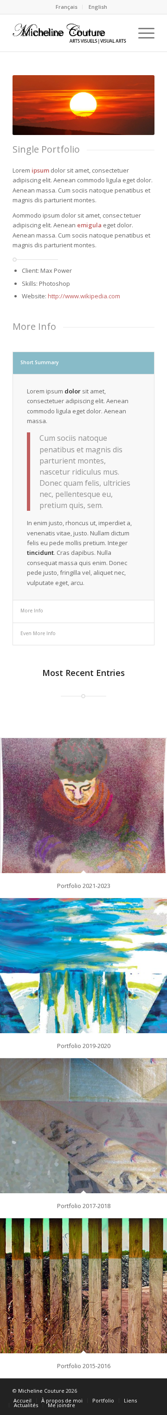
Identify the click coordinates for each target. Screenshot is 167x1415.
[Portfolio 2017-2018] (83, 1125)
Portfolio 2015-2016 (83, 1366)
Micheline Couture (41, 1390)
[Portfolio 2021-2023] (83, 805)
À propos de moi (62, 1400)
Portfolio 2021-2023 (83, 885)
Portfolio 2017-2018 (83, 1206)
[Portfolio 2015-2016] (83, 1285)
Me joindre (61, 1405)
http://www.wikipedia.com (84, 296)
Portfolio (103, 1400)
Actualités (26, 1405)
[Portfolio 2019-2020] (83, 965)
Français (66, 6)
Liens (130, 1400)
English (98, 6)
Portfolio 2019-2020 (83, 1046)
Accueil (22, 1400)
